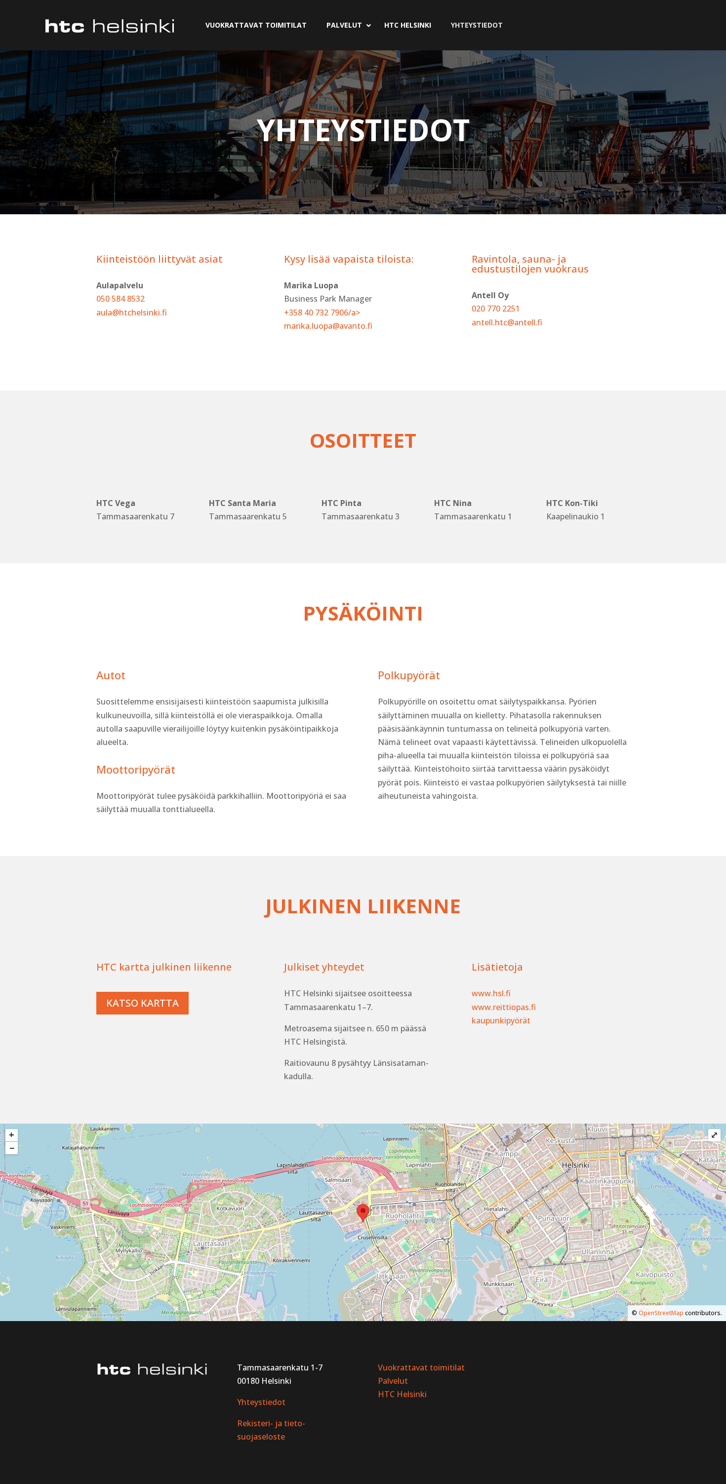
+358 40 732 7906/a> (322, 312)
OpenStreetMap (661, 1313)
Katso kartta (142, 1003)
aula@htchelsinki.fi (131, 312)
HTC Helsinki (402, 1394)
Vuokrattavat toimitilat (421, 1367)
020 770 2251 (496, 308)
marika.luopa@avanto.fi (328, 325)
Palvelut (393, 1380)
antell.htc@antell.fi (507, 322)
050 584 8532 (120, 298)
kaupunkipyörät (501, 1020)
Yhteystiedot (261, 1402)
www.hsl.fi (491, 993)
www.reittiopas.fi (504, 1007)
